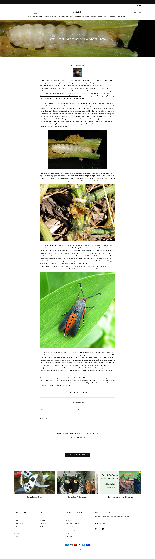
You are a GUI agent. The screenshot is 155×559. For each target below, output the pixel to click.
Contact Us (122, 16)
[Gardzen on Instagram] (96, 529)
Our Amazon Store (45, 520)
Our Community (44, 526)
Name (42, 409)
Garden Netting (65, 16)
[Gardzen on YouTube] (103, 529)
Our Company (44, 517)
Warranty (68, 520)
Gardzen (77, 11)
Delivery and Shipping (72, 523)
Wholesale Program (71, 530)
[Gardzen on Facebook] (100, 529)
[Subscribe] (121, 523)
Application (69, 536)
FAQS (67, 517)
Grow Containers (19, 517)
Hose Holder (109, 16)
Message (44, 419)
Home (74, 34)
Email (81, 409)
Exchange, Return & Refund (74, 526)
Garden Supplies (82, 16)
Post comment (77, 438)
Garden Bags (50, 16)
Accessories (96, 16)
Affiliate (68, 533)
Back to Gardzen (78, 454)
